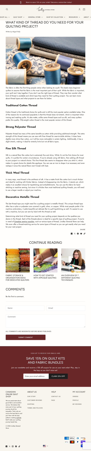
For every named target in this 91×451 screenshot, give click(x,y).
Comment (11, 317)
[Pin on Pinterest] (78, 233)
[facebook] (6, 446)
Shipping (30, 404)
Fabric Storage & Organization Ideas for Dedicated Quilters (17, 277)
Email (50, 308)
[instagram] (12, 446)
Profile (76, 400)
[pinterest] (16, 446)
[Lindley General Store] (46, 9)
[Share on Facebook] (71, 233)
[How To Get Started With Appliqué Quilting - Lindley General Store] (46, 260)
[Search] (7, 9)
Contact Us (56, 396)
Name (10, 308)
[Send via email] (81, 233)
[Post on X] (75, 234)
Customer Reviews (34, 400)
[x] (10, 446)
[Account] (79, 9)
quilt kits (18, 418)
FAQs (53, 400)
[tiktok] (19, 446)
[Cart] (84, 9)
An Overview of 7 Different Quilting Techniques (70, 277)
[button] (84, 233)
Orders (75, 396)
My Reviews (77, 404)
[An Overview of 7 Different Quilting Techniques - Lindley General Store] (73, 260)
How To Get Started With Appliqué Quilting (45, 276)
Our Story (31, 396)
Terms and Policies (35, 408)
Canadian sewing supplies (24, 221)
